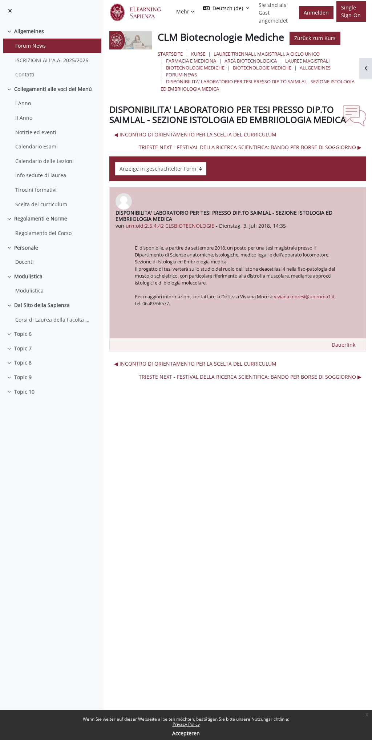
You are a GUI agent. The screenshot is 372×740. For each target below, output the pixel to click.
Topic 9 (23, 377)
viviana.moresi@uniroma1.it (304, 296)
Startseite (170, 54)
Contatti (25, 74)
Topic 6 (23, 333)
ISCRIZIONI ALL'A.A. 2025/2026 (51, 60)
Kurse (198, 54)
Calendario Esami (36, 146)
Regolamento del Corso (43, 233)
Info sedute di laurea (40, 175)
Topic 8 (23, 362)
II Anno (23, 117)
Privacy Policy (186, 724)
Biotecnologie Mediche (195, 67)
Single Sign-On (351, 11)
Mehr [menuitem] (182, 11)
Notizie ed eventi (35, 132)
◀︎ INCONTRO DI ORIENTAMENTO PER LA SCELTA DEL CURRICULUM (195, 134)
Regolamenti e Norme (40, 218)
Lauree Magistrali (307, 60)
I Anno (23, 103)
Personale (26, 247)
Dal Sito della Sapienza (42, 305)
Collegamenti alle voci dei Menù (53, 88)
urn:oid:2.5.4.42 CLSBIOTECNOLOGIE (170, 225)
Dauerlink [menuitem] (343, 344)
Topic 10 (24, 391)
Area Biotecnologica (251, 60)
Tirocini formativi (36, 189)
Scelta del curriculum (41, 204)
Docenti (24, 261)
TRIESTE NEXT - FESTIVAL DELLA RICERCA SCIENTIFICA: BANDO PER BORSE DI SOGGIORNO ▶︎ (250, 147)
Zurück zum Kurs (315, 38)
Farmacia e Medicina (191, 60)
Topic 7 (23, 348)
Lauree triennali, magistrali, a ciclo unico (267, 54)
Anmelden (316, 12)
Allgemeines (29, 31)
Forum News (30, 45)
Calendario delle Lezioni (44, 161)
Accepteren (186, 733)
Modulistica (28, 276)
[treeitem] (51, 52)
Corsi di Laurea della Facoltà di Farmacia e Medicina (52, 319)
